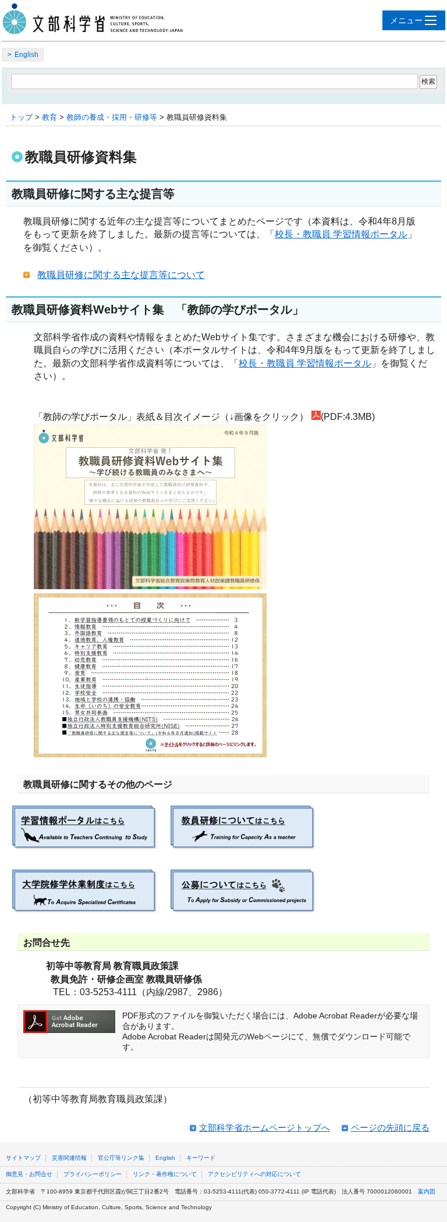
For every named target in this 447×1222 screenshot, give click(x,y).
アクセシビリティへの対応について (254, 1174)
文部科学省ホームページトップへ (264, 1127)
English (26, 55)
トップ (21, 117)
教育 (49, 117)
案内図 (426, 1191)
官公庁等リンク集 (121, 1158)
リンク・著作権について (165, 1174)
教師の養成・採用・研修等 (111, 117)
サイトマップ (23, 1158)
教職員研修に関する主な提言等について (121, 275)
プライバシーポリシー (92, 1174)
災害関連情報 (69, 1158)
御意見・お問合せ (29, 1174)
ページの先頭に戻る (390, 1127)
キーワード (200, 1158)
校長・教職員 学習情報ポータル (341, 234)
